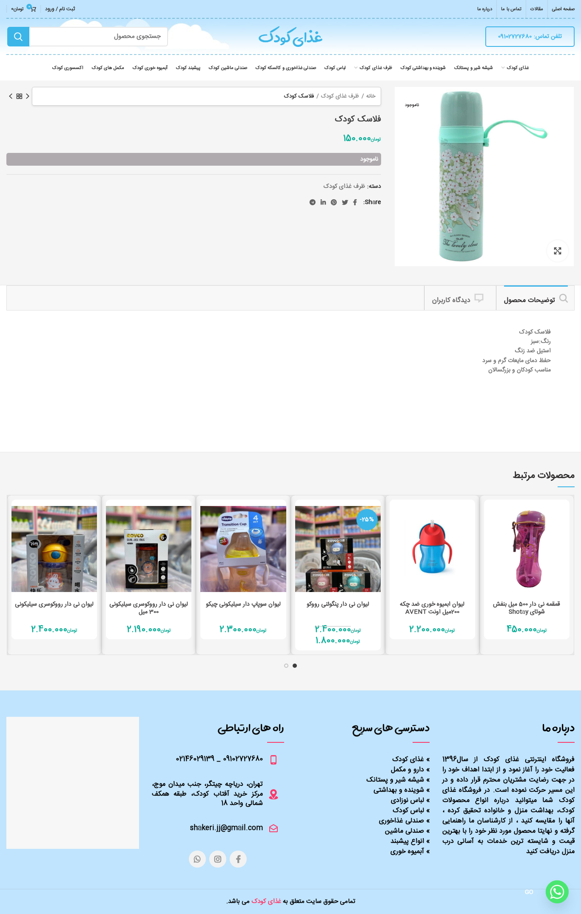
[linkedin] (323, 202)
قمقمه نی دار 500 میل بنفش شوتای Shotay (526, 608)
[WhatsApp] (197, 859)
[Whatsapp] (557, 891)
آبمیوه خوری (407, 851)
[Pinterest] (333, 202)
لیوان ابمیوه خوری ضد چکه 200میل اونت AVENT (432, 608)
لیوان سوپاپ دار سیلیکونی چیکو (243, 604)
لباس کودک (408, 810)
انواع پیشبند (407, 841)
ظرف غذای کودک (340, 96)
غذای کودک (408, 759)
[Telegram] (312, 202)
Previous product (27, 96)
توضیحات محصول (529, 300)
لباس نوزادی (407, 800)
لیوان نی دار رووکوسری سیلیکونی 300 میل (148, 608)
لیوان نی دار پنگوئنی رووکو (338, 604)
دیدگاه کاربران (451, 300)
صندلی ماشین (404, 831)
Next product (10, 96)
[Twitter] (344, 202)
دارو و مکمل (407, 770)
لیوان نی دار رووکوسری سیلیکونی (54, 604)
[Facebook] (354, 202)
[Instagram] (217, 859)
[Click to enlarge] (557, 251)
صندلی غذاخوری (401, 821)
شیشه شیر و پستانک (395, 780)
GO (529, 892)
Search (18, 36)
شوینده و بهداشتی (398, 790)
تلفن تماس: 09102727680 (530, 37)
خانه (371, 96)
